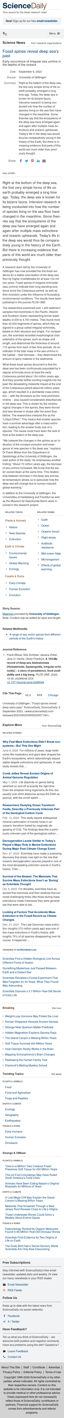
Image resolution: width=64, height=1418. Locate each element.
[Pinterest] (32, 161)
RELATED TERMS (45, 512)
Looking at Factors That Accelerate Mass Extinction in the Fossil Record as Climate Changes (29, 916)
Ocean (45, 525)
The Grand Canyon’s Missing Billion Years (30, 1038)
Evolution (15, 595)
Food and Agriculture (18, 1093)
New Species (17, 533)
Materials (8, 614)
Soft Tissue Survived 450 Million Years (28, 1043)
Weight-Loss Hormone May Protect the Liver (31, 1016)
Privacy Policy (11, 1372)
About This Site (10, 1367)
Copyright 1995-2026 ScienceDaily (25, 1377)
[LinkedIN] (38, 161)
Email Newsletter (18, 1284)
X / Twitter (13, 1321)
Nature (13, 527)
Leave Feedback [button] (18, 1351)
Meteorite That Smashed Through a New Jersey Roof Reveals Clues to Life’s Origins (31, 1207)
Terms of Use (53, 1372)
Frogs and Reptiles (16, 1098)
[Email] (44, 161)
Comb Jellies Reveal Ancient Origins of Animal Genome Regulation (28, 775)
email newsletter (47, 21)
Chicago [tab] (53, 695)
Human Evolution (19, 589)
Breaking (8, 1008)
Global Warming (19, 563)
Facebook (14, 1316)
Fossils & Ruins (14, 576)
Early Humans (13, 1131)
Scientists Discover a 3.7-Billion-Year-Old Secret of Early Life (32, 993)
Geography (12, 1115)
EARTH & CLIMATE (12, 1103)
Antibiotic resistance (47, 545)
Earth (44, 520)
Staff (26, 1367)
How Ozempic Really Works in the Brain (29, 1049)
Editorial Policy (33, 1372)
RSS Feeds (15, 1290)
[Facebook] (21, 161)
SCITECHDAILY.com (27, 949)
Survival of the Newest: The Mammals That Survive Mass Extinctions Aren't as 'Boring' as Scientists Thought (31, 880)
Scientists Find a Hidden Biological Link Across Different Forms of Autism (31, 960)
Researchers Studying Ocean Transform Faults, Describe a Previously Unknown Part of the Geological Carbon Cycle (31, 809)
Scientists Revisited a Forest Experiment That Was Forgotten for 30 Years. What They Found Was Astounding (30, 982)
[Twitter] (27, 161)
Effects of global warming (51, 567)
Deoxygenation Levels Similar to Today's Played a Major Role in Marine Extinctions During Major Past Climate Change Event (29, 845)
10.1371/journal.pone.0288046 (25, 682)
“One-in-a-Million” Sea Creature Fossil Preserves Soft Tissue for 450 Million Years (31, 1167)
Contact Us (14, 1357)
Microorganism (50, 559)
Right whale (48, 537)
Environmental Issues (18, 555)
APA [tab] (39, 695)
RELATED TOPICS (14, 512)
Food (8, 1087)
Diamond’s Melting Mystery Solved (26, 1065)
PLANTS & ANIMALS (13, 1081)
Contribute (38, 1367)
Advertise (54, 1367)
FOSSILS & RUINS (11, 1125)
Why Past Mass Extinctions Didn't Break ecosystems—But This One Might (32, 744)
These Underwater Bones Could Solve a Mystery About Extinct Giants (29, 1216)
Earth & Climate (14, 546)
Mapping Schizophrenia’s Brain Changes (30, 1054)
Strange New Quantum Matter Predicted (29, 1027)
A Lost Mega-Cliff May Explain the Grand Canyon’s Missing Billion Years (29, 1198)
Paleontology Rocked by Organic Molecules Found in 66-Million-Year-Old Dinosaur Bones (32, 1230)
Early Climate (17, 583)
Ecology (14, 569)
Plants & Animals (15, 520)
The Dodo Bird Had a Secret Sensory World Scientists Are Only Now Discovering (31, 1247)
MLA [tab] (28, 695)
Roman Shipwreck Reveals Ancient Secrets (31, 1022)
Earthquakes (12, 1120)
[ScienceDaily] (25, 6)
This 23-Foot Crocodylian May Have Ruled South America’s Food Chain (31, 1176)
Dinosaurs (11, 1143)
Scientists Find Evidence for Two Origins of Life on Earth (31, 1238)
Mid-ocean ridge (51, 553)
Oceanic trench (50, 531)
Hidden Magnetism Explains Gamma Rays (30, 1033)
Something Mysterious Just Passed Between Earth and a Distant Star (29, 970)
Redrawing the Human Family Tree (26, 1060)
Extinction (15, 539)
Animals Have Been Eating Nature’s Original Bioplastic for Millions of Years (32, 1184)
